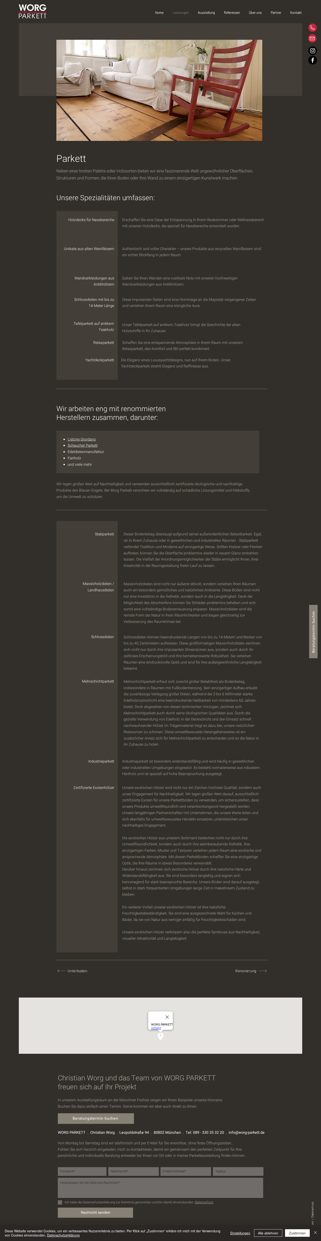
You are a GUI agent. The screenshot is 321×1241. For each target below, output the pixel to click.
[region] (296, 28)
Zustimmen (297, 1233)
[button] (257, 12)
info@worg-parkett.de (247, 1132)
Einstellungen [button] (240, 1233)
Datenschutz (312, 1209)
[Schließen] (315, 1233)
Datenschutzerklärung (63, 1235)
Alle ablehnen (268, 1233)
